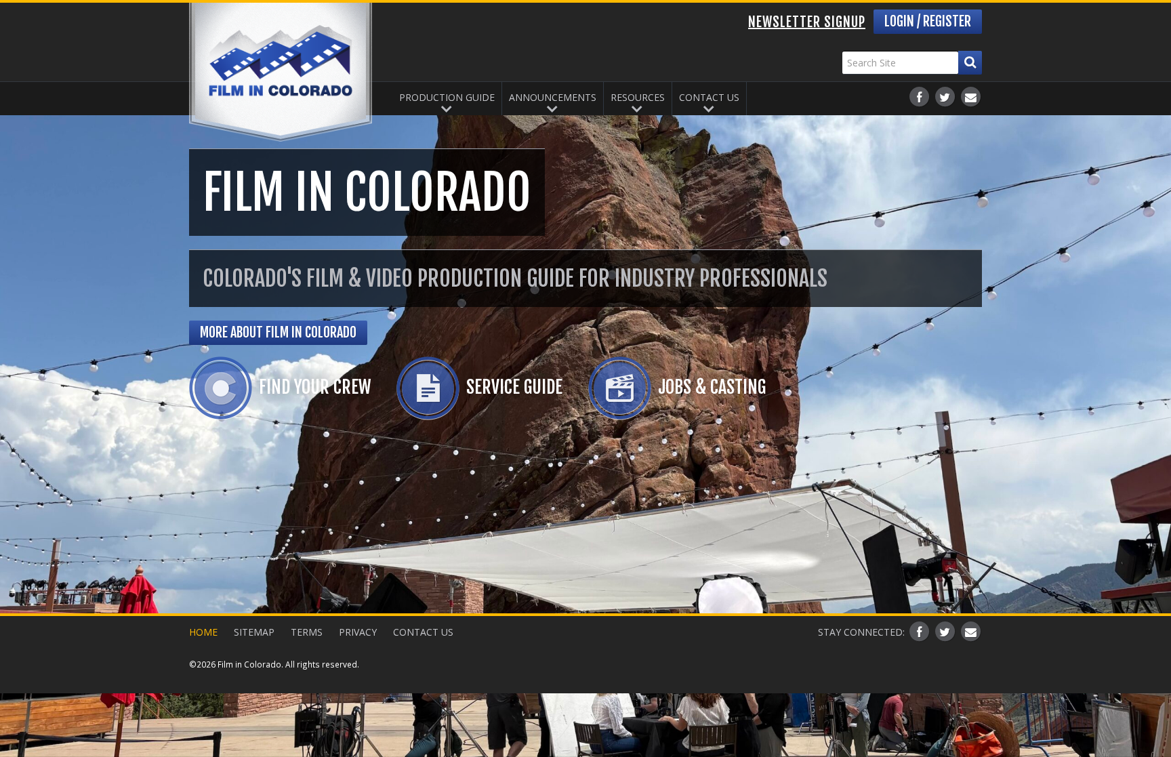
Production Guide (447, 97)
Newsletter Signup (806, 22)
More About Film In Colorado (278, 332)
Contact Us (709, 97)
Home (203, 632)
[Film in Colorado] (280, 72)
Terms (307, 632)
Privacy (358, 632)
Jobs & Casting (712, 387)
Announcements (552, 97)
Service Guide (514, 387)
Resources (638, 97)
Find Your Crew (315, 387)
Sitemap (254, 632)
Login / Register (927, 21)
